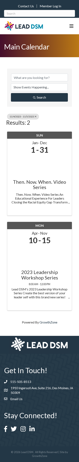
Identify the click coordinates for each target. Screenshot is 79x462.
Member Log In (50, 6)
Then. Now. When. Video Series (39, 184)
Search (41, 97)
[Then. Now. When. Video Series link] (39, 165)
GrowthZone (48, 322)
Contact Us (26, 6)
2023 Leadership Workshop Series (39, 275)
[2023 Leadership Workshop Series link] (39, 256)
